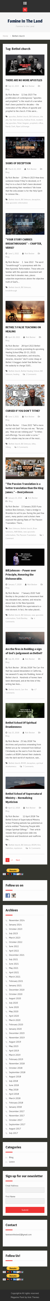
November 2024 (17, 920)
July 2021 (13, 959)
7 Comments (28, 766)
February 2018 (16, 1102)
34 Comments (34, 848)
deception (36, 199)
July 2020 (13, 1002)
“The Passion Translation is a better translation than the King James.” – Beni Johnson (24, 488)
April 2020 (14, 1015)
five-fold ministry (16, 120)
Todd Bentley (21, 618)
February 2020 (16, 1024)
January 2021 (15, 985)
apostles (12, 116)
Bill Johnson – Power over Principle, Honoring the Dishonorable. (21, 574)
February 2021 (16, 981)
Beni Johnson (14, 528)
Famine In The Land (25, 21)
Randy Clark (10, 126)
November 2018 (17, 1063)
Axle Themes (33, 1297)
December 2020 (16, 989)
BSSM (23, 763)
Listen (12, 1161)
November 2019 (17, 1037)
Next (18, 860)
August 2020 (15, 998)
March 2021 (14, 976)
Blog (7, 89)
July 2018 (13, 1081)
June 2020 (14, 1007)
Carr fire (24, 689)
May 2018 (13, 1089)
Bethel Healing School (30, 371)
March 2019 (14, 1054)
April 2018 (14, 1093)
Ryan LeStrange (22, 126)
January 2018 (15, 1106)
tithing (8, 447)
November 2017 (17, 1115)
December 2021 (16, 955)
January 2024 (15, 924)
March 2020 (14, 1020)
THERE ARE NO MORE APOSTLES (24, 80)
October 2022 (15, 942)
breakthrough (11, 290)
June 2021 (14, 963)
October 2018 (15, 1067)
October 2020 (15, 994)
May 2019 (13, 1046)
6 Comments (22, 447)
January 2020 (15, 1028)
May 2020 (13, 1011)
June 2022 (14, 946)
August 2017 (15, 1128)
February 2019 (16, 1059)
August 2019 (15, 1041)
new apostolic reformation (17, 203)
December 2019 (16, 1033)
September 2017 (17, 1124)
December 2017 (16, 1111)
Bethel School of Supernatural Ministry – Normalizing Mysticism (24, 798)
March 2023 (14, 937)
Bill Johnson (34, 116)
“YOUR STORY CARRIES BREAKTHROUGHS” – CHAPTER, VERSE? (24, 243)
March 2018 (14, 1098)
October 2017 (15, 1120)
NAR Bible (18, 531)
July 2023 (13, 933)
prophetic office (36, 123)
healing (16, 374)
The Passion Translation (26, 535)
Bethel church (22, 116)
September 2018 (17, 1072)
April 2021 (14, 972)
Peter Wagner (23, 123)
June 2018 (14, 1085)
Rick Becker (30, 86)
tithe (34, 444)
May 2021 (13, 968)
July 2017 (13, 1133)
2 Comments (31, 374)
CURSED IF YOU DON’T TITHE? (23, 410)
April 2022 (14, 950)
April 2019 (14, 1050)
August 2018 (15, 1076)
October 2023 (15, 929)
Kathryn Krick (29, 120)
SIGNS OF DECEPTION (18, 163)
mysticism (18, 848)
